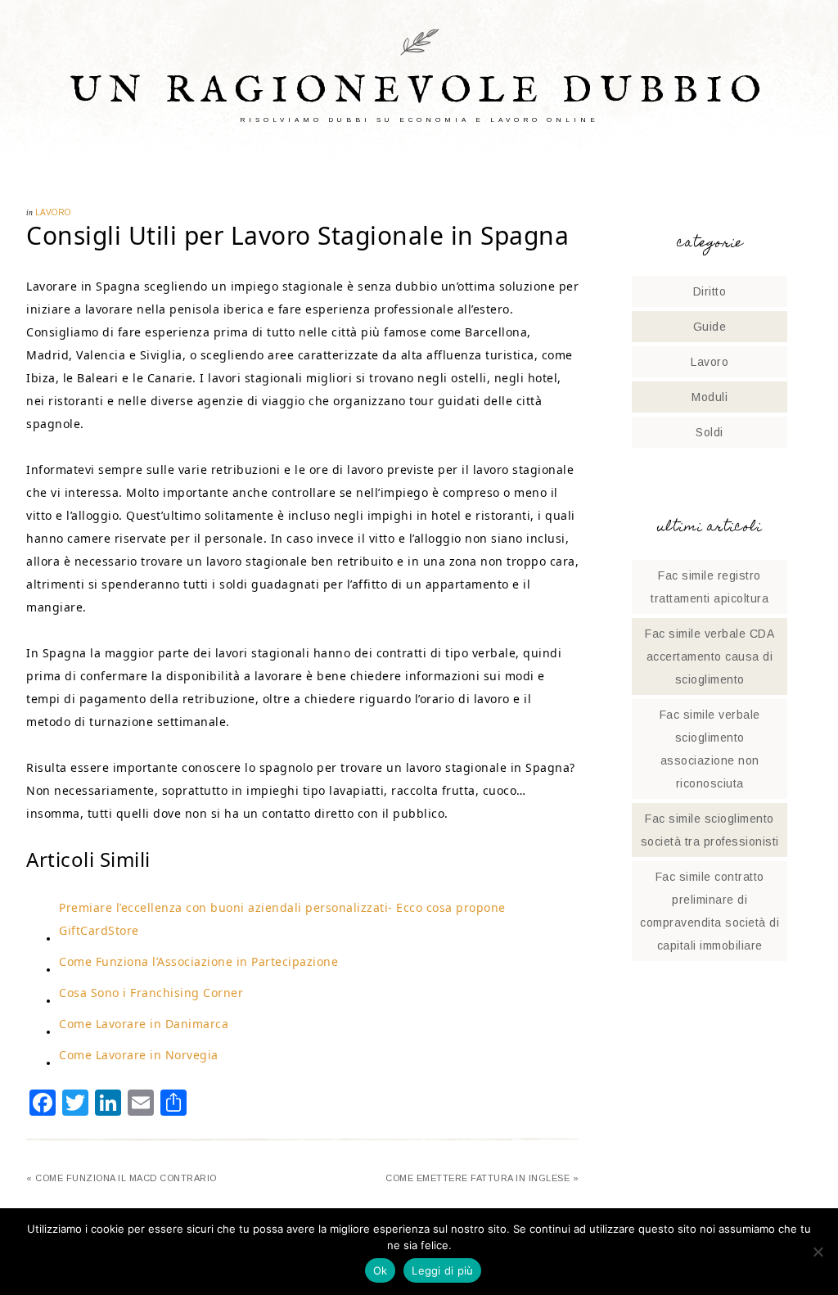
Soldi (709, 432)
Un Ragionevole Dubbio (419, 91)
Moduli (710, 397)
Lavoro (53, 212)
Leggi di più (442, 1270)
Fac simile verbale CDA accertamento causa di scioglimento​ (709, 656)
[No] (817, 1251)
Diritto (710, 291)
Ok (380, 1270)
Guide (710, 326)
